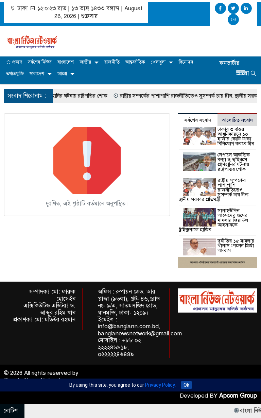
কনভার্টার (230, 63)
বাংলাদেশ (65, 62)
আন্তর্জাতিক (135, 62)
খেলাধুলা (158, 62)
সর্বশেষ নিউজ (40, 62)
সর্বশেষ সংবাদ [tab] (197, 120)
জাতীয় (85, 62)
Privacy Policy (160, 385)
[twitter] (233, 8)
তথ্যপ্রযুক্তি (15, 74)
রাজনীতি (112, 62)
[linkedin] (246, 8)
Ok (186, 385)
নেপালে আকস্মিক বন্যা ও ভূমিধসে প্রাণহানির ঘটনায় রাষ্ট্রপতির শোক (234, 162)
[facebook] (220, 8)
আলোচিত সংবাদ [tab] (237, 120)
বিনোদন (186, 62)
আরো (62, 74)
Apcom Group (238, 395)
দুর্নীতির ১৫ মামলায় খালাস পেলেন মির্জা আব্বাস (236, 245)
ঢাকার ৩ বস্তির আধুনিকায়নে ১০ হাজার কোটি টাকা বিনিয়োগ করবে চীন (236, 136)
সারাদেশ (37, 74)
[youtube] (233, 19)
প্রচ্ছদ (16, 62)
